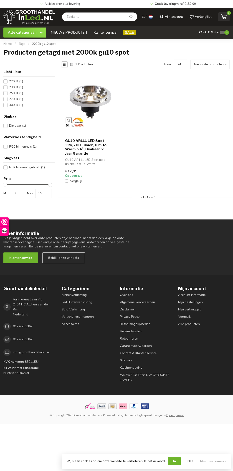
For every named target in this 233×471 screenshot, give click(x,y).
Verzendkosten (131, 331)
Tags (22, 44)
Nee (190, 461)
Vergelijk (76, 181)
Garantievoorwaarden (136, 346)
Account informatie (192, 295)
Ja (174, 461)
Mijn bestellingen (190, 302)
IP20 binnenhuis (23, 146)
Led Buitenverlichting (77, 302)
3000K (16, 105)
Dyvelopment (175, 415)
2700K (16, 99)
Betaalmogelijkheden (135, 324)
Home (7, 44)
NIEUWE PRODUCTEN (69, 32)
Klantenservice (105, 32)
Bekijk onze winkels (63, 258)
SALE (129, 32)
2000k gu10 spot (44, 44)
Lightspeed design (149, 415)
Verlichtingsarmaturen (78, 317)
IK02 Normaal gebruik (27, 167)
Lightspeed (126, 415)
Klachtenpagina (131, 367)
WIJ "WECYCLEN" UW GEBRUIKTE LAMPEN (145, 377)
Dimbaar (17, 125)
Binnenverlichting (74, 295)
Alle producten (189, 324)
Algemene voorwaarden (137, 302)
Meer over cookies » (213, 461)
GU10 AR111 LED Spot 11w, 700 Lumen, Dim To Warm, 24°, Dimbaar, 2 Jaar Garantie (85, 147)
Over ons (126, 295)
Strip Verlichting (73, 309)
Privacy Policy (129, 317)
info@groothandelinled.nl (31, 352)
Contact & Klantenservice (138, 353)
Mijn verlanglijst (189, 309)
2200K (16, 81)
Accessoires (70, 324)
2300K (16, 87)
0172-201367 (23, 326)
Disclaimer (127, 309)
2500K (16, 93)
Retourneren (129, 338)
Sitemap (126, 360)
